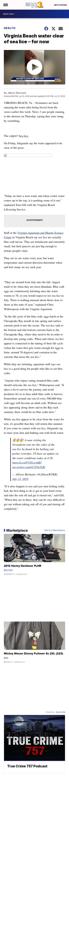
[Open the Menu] (5, 5)
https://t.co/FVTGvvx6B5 (27, 462)
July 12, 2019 (20, 479)
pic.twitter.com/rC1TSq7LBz (28, 467)
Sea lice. (24, 136)
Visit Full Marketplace (54, 530)
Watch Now (59, 5)
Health (9, 28)
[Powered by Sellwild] (60, 712)
